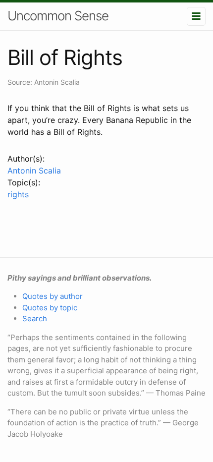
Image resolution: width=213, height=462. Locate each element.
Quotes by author (52, 296)
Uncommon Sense (57, 15)
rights (18, 194)
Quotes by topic (49, 307)
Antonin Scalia (34, 170)
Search (34, 318)
